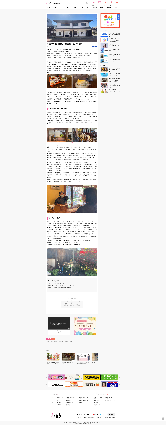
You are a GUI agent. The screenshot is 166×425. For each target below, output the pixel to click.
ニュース (68, 7)
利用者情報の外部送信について (110, 417)
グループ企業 (96, 400)
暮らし (88, 7)
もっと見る (95, 350)
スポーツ (81, 7)
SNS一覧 (111, 414)
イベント (61, 7)
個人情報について (108, 397)
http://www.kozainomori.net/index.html (59, 287)
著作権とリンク (99, 417)
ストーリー (59, 400)
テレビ (48, 7)
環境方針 (68, 404)
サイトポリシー (79, 417)
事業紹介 (59, 399)
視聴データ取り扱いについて (89, 417)
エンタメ (95, 7)
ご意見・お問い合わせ (83, 397)
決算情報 (96, 406)
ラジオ (54, 7)
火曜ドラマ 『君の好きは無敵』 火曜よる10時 (59, 331)
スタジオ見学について (83, 400)
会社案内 (59, 404)
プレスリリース (97, 404)
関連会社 (80, 402)
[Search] (87, 3)
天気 (75, 7)
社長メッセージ (60, 397)
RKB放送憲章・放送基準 (71, 397)
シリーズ (117, 7)
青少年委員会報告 (69, 406)
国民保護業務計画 (69, 402)
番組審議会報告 (69, 400)
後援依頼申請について (83, 399)
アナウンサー (109, 7)
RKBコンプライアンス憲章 (110, 400)
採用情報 (59, 402)
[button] (46, 377)
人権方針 (106, 399)
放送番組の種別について (71, 399)
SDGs (101, 7)
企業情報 (96, 399)
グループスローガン (98, 397)
